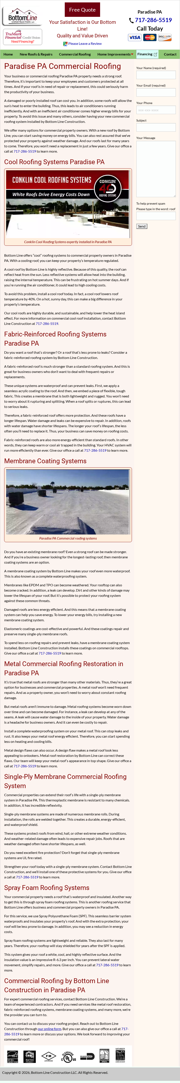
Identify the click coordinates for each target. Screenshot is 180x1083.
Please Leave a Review (85, 43)
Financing (145, 54)
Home (8, 54)
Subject (141, 120)
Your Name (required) (151, 68)
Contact (170, 54)
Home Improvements (114, 54)
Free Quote (82, 9)
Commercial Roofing (75, 54)
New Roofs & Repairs (36, 54)
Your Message (145, 138)
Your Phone (144, 103)
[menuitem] (8, 54)
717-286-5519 (153, 19)
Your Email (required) (151, 85)
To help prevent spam (155, 206)
